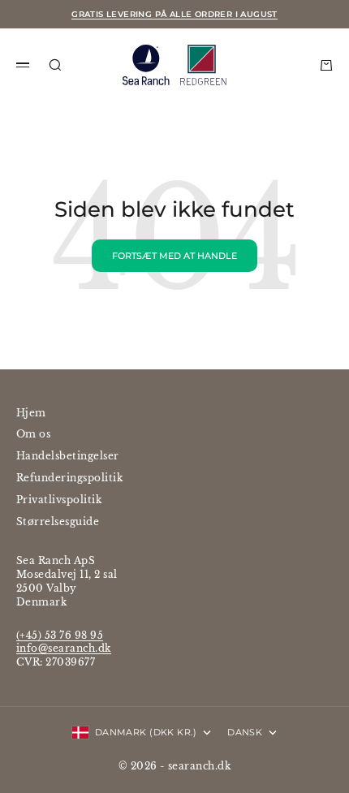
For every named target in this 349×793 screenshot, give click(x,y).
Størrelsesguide (57, 521)
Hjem (31, 413)
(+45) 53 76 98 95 (59, 635)
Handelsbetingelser (67, 456)
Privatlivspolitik (58, 499)
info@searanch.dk (63, 648)
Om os (33, 434)
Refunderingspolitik (69, 478)
